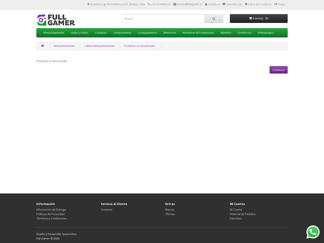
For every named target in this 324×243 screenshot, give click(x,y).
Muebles (226, 33)
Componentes (122, 33)
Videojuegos (266, 33)
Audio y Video (79, 33)
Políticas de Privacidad (50, 214)
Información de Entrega (51, 210)
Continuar (278, 70)
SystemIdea (69, 234)
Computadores (147, 33)
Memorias (170, 33)
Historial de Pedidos (242, 214)
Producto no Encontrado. (140, 46)
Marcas (169, 210)
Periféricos (244, 33)
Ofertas (170, 214)
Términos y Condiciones (51, 218)
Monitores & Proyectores (198, 33)
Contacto (106, 210)
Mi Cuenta (236, 210)
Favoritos (236, 218)
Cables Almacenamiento (99, 46)
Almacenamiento (53, 33)
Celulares (101, 33)
